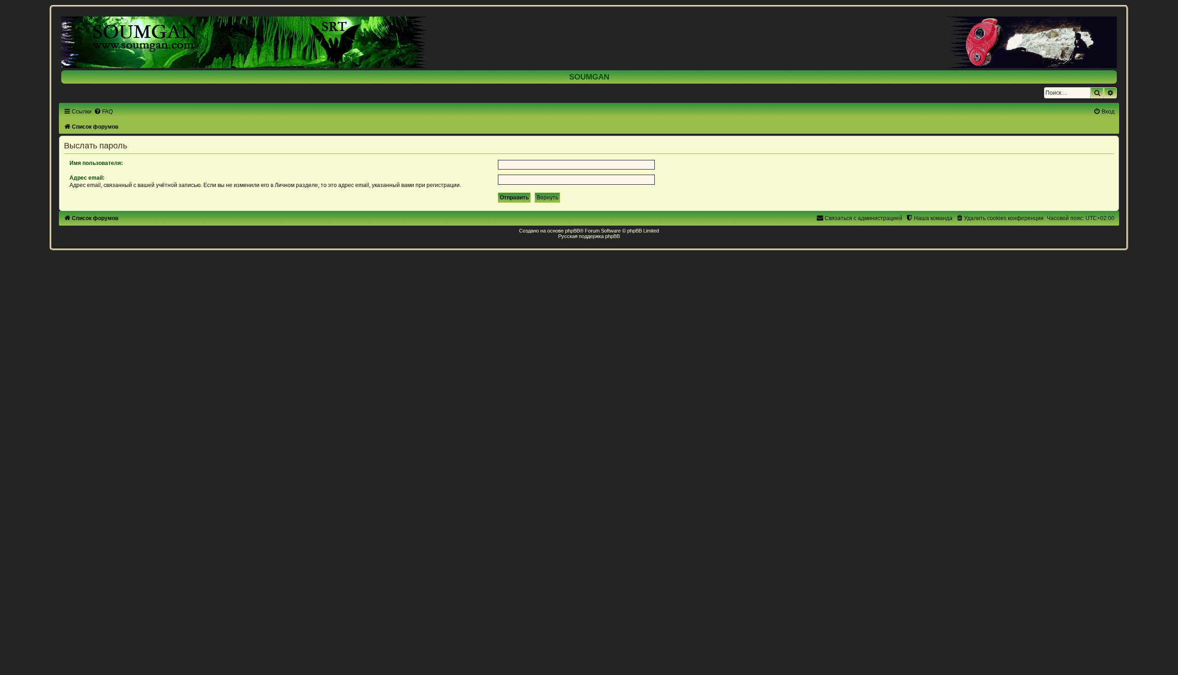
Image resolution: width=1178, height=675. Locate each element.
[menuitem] (103, 111)
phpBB (572, 230)
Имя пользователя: (96, 163)
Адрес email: (86, 178)
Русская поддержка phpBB (589, 236)
